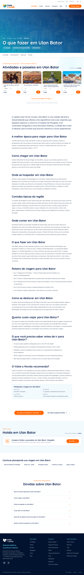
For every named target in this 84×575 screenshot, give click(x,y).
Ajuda (80, 572)
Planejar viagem (75, 6)
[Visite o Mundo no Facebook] (8, 562)
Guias (31, 553)
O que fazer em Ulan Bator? (42, 511)
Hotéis (41, 6)
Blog (61, 6)
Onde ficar (23, 55)
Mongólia (20, 38)
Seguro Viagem (52, 542)
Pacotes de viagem (57, 464)
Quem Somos (61, 1)
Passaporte (51, 558)
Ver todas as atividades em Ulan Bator (28, 413)
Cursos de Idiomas (53, 564)
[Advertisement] (42, 25)
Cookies (75, 572)
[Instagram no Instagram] (4, 562)
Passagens (55, 6)
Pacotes (47, 6)
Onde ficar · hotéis (29, 464)
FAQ (67, 1)
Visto (49, 556)
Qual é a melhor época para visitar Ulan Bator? (42, 492)
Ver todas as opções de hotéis (56, 413)
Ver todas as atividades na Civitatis (41, 98)
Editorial (71, 1)
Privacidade (68, 572)
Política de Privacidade (73, 553)
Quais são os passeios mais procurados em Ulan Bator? (42, 517)
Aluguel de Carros (53, 545)
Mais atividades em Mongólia (12, 464)
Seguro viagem (70, 464)
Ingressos (50, 561)
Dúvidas (30, 55)
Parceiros (69, 545)
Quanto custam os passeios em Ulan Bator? (42, 523)
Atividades (34, 6)
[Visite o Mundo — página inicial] (9, 6)
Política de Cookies (72, 556)
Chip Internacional (53, 547)
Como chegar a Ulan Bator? (42, 498)
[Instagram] (77, 1)
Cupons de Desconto (54, 553)
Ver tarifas (72, 441)
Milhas (50, 550)
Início (4, 38)
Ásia (15, 38)
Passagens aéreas (43, 464)
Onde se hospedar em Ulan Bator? (42, 504)
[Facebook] (80, 1)
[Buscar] (66, 6)
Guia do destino (14, 55)
